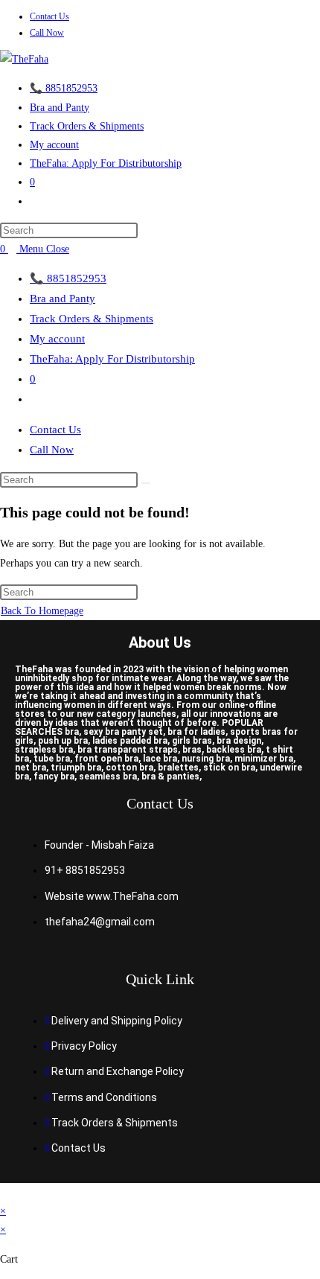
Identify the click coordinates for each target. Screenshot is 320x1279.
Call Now (47, 33)
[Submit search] (146, 483)
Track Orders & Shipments (91, 319)
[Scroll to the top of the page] (4, 1192)
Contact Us (49, 16)
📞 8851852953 (68, 278)
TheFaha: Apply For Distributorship (112, 359)
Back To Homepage (42, 610)
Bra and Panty (62, 298)
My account (57, 339)
